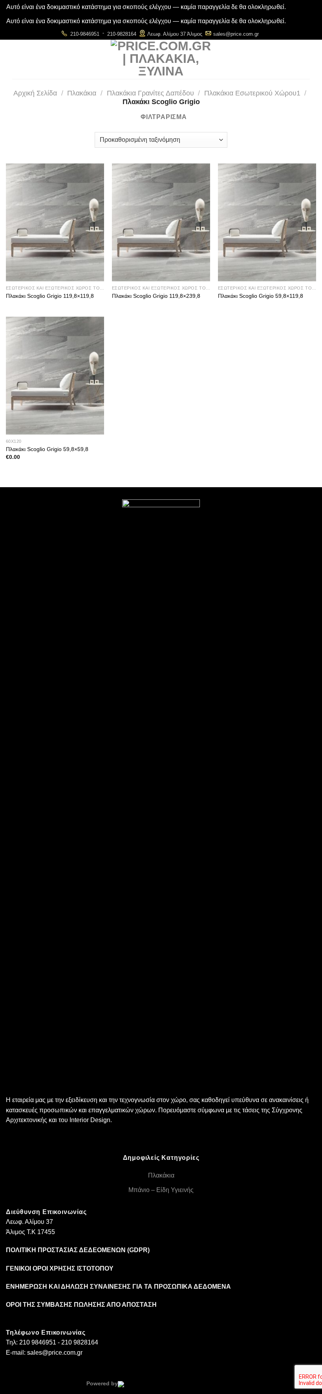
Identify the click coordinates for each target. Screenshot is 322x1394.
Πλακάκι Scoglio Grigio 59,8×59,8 (47, 449)
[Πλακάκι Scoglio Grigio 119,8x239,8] (161, 222)
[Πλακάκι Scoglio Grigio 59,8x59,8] (55, 376)
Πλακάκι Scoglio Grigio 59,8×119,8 (260, 296)
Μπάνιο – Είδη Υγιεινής (161, 1190)
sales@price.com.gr (236, 34)
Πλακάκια (81, 93)
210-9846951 (84, 34)
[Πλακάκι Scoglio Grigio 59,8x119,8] (267, 222)
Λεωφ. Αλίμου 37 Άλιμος (174, 34)
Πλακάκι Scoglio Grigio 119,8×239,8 (156, 296)
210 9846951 (37, 1342)
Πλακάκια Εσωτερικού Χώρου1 (252, 93)
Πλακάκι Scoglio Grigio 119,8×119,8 (50, 296)
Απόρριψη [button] (301, 7)
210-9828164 (121, 34)
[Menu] (95, 59)
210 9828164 (79, 1342)
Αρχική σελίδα (35, 93)
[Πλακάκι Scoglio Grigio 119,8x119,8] (55, 222)
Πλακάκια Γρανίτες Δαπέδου (150, 93)
